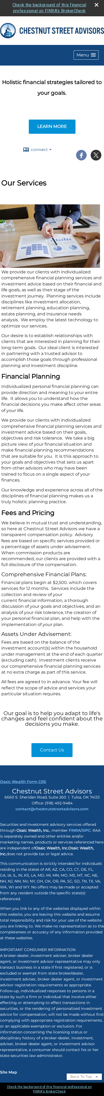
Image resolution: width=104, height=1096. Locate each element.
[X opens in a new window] (96, 158)
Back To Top (81, 1077)
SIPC (86, 830)
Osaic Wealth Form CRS (23, 781)
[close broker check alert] (96, 5)
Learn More (52, 126)
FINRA (74, 830)
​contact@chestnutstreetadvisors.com (52, 809)
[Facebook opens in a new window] (81, 158)
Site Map (8, 1072)
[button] (86, 55)
